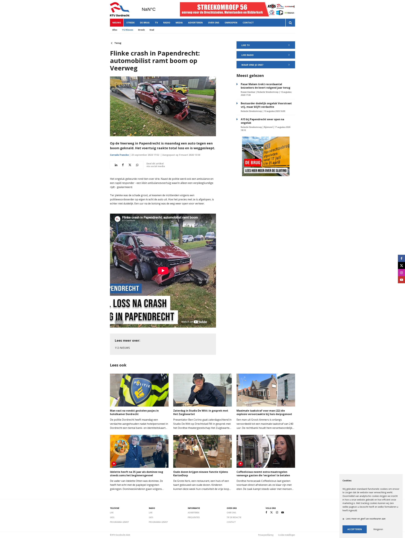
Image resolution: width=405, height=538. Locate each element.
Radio (166, 22)
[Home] (123, 9)
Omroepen (231, 22)
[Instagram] (277, 512)
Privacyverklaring (265, 535)
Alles (114, 29)
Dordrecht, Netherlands (156, 9)
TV (156, 22)
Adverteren (195, 22)
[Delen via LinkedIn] (116, 165)
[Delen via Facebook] (123, 165)
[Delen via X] (130, 165)
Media (179, 22)
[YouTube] (282, 512)
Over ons (213, 22)
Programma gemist (119, 522)
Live (111, 512)
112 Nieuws (127, 29)
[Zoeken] (290, 23)
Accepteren (354, 529)
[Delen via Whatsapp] (137, 165)
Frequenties (194, 517)
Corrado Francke (119, 154)
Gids (112, 517)
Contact (248, 22)
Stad (152, 29)
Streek (130, 22)
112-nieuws (122, 348)
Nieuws (116, 22)
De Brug (145, 22)
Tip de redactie (234, 517)
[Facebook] (266, 512)
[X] (271, 512)
